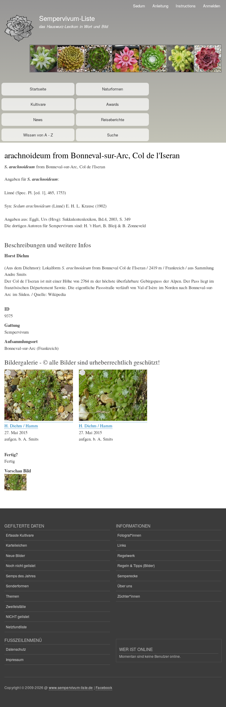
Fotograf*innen (129, 535)
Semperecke (127, 575)
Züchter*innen (128, 596)
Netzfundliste (16, 626)
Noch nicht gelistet (20, 565)
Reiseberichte (112, 119)
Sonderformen (17, 585)
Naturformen (112, 89)
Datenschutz (16, 649)
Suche (112, 135)
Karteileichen (16, 545)
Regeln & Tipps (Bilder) (136, 565)
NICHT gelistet (17, 616)
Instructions (186, 6)
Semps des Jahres (21, 575)
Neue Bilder (15, 555)
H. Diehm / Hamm (21, 426)
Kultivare (38, 104)
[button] (38, 419)
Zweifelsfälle (16, 606)
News (38, 119)
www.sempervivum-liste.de (71, 687)
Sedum (139, 6)
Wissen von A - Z (38, 135)
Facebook (104, 687)
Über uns (124, 585)
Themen (12, 596)
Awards (112, 104)
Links (121, 545)
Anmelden (211, 6)
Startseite (38, 89)
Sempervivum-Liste (67, 18)
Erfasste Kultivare (20, 535)
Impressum (15, 659)
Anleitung (160, 6)
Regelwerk (126, 555)
